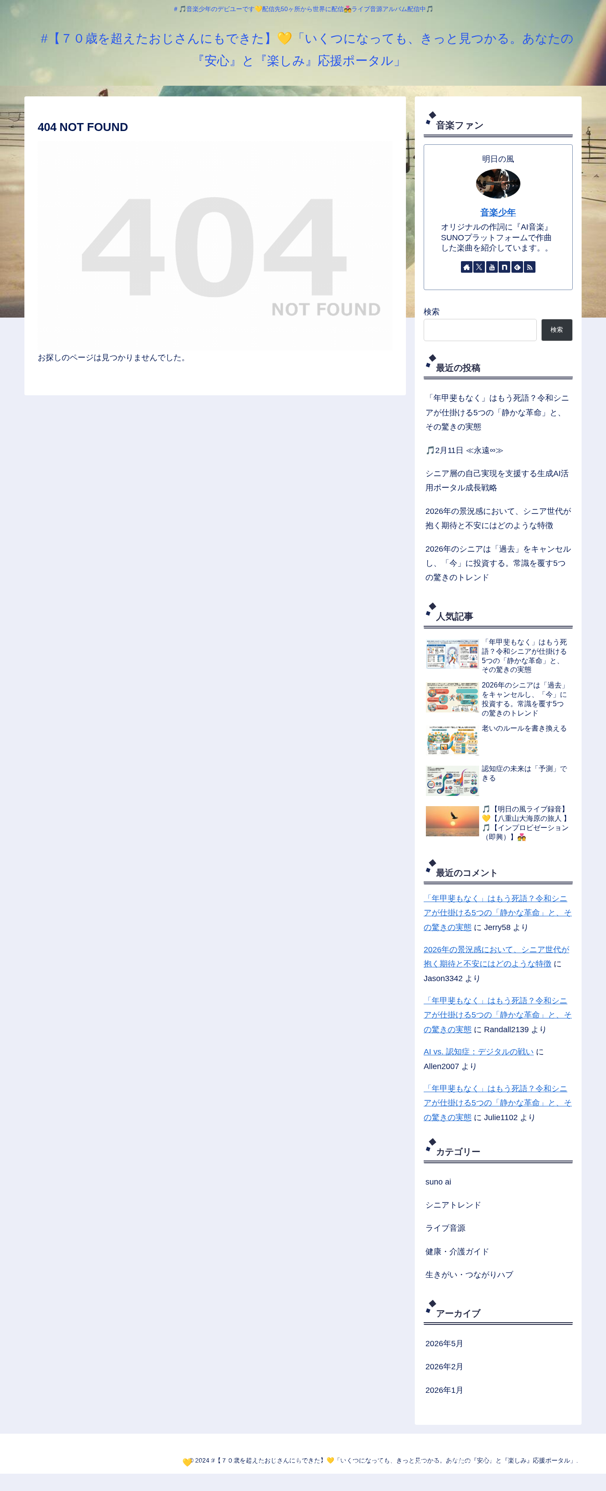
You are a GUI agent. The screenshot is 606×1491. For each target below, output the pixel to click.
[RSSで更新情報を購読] (529, 267)
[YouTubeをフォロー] (492, 267)
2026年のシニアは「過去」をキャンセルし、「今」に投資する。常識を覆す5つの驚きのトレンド (498, 563)
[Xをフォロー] (479, 267)
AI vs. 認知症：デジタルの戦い (479, 1051)
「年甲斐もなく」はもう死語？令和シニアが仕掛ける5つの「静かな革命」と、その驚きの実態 (497, 412)
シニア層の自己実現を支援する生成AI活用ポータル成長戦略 (497, 480)
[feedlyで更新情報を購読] (517, 267)
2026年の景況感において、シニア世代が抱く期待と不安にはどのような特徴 (498, 518)
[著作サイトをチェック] (466, 267)
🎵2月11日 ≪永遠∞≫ (464, 450)
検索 (432, 311)
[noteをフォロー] (504, 267)
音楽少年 (498, 212)
